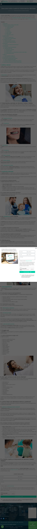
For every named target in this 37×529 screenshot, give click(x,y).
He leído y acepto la (26, 260)
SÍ (20, 262)
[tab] (27, 276)
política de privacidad (29, 260)
